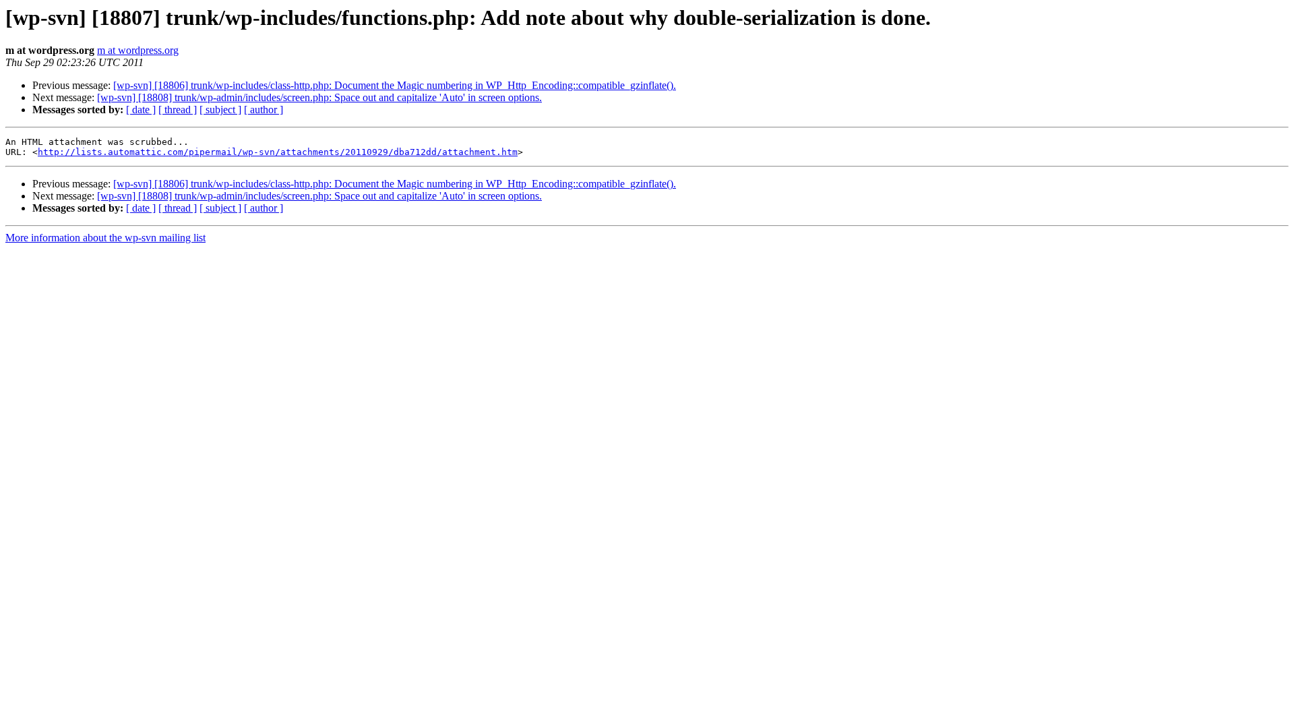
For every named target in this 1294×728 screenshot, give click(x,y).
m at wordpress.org (138, 50)
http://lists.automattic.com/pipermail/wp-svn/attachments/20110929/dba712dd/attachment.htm (278, 152)
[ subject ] (220, 109)
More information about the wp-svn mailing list (105, 237)
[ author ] (263, 109)
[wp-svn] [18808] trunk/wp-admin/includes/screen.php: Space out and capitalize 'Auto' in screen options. (319, 97)
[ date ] (141, 109)
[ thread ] (177, 109)
